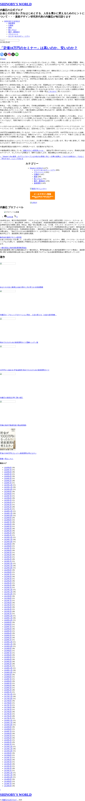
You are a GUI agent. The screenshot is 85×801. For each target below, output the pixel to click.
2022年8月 (8, 572)
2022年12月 (8, 563)
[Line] (16, 54)
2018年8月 (8, 677)
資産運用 (11, 23)
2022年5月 (8, 579)
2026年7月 (8, 470)
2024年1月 (8, 535)
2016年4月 (8, 738)
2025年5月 (8, 500)
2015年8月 (8, 755)
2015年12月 (8, 746)
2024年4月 (8, 528)
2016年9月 (8, 727)
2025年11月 (8, 487)
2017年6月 (8, 707)
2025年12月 (8, 485)
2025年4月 (8, 502)
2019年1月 (8, 666)
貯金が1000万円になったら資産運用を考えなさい (18, 453)
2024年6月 (8, 524)
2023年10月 (8, 542)
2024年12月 (8, 511)
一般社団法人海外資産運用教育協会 (13, 248)
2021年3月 (8, 609)
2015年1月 (8, 770)
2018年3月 (8, 688)
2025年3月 (8, 504)
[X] (5, 54)
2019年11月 (8, 644)
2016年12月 (8, 720)
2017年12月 (8, 694)
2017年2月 (8, 716)
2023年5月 (8, 552)
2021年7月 (8, 600)
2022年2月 (8, 585)
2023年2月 (8, 559)
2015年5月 (8, 762)
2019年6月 (8, 655)
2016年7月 (8, 731)
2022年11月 (8, 566)
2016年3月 (8, 740)
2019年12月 (8, 642)
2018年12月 (8, 668)
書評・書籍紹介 (14, 32)
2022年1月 (8, 587)
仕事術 (10, 25)
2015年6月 (8, 760)
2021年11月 (8, 592)
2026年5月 (8, 474)
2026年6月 (8, 472)
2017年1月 (8, 718)
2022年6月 (8, 576)
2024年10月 (8, 515)
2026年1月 (8, 483)
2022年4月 (8, 581)
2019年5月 (8, 657)
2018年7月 (8, 679)
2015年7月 (8, 757)
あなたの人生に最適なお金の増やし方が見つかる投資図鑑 (21, 287)
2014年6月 (8, 786)
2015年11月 (8, 749)
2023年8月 (8, 546)
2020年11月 (8, 618)
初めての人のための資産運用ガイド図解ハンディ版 (19, 342)
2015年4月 (8, 764)
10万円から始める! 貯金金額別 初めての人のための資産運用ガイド (24, 370)
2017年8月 (8, 703)
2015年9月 (8, 753)
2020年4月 (8, 633)
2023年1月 (8, 561)
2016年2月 (8, 742)
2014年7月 (8, 783)
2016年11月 (8, 722)
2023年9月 (8, 544)
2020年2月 (8, 637)
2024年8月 (8, 520)
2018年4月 (8, 685)
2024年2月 (8, 533)
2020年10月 (8, 620)
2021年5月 (8, 605)
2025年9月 (8, 491)
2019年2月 (8, 664)
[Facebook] (2, 54)
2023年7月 (8, 548)
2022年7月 (8, 574)
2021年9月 (8, 596)
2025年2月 (8, 507)
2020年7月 (8, 627)
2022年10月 (8, 568)
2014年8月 (8, 781)
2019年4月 (8, 659)
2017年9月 (8, 701)
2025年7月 (8, 496)
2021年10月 (8, 594)
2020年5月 (8, 631)
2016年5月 (8, 736)
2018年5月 (8, 683)
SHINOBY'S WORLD (16, 4)
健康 (10, 27)
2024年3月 (8, 531)
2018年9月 (8, 675)
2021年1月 (8, 613)
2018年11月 (8, 670)
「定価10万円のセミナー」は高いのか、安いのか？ (38, 48)
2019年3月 (8, 661)
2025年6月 (8, 498)
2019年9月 (8, 648)
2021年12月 (8, 590)
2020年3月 (8, 635)
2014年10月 (8, 777)
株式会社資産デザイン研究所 (11, 237)
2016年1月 (8, 744)
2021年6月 (8, 603)
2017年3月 (8, 714)
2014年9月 (8, 779)
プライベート (13, 34)
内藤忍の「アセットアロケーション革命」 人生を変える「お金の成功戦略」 (28, 315)
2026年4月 (8, 476)
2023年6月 (8, 550)
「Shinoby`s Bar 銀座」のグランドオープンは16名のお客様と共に (24, 156)
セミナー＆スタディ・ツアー (19, 36)
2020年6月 (8, 629)
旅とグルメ (12, 30)
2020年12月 (8, 616)
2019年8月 (8, 651)
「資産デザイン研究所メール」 (33, 150)
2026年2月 (8, 481)
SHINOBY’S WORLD (12, 21)
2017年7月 (8, 705)
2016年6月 (8, 733)
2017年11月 (8, 696)
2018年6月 (8, 681)
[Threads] (13, 54)
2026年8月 (8, 467)
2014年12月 (8, 773)
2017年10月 (8, 698)
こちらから (52, 91)
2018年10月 (8, 672)
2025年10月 (8, 489)
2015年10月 (8, 751)
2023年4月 (8, 555)
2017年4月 (8, 712)
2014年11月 (8, 775)
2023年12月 (8, 537)
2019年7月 (8, 653)
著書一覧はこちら (6, 459)
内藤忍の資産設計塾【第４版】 (11, 397)
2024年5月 (8, 526)
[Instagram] (9, 54)
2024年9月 (8, 518)
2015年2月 (8, 768)
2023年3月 (8, 557)
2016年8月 (8, 729)
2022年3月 (8, 583)
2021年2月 (8, 611)
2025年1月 (8, 509)
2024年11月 (8, 513)
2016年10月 (8, 725)
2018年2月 (8, 690)
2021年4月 (8, 607)
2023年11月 (8, 539)
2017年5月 (8, 709)
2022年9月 (8, 570)
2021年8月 (8, 598)
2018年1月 (8, 692)
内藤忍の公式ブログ (10, 800)
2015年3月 (8, 766)
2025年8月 (8, 494)
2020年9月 (8, 622)
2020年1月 (8, 640)
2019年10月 (8, 646)
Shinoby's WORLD (36, 168)
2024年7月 (8, 522)
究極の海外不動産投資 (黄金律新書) (13, 425)
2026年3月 (8, 478)
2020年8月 (8, 624)
